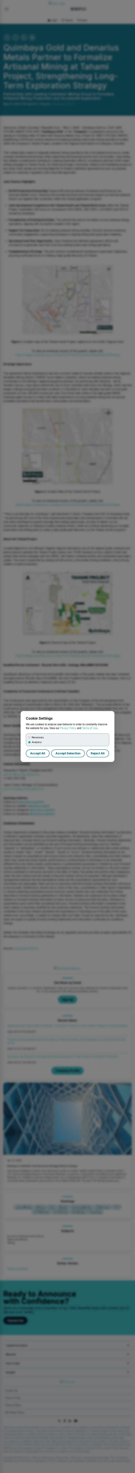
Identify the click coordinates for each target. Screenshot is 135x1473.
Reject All (98, 753)
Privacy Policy (68, 728)
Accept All (37, 753)
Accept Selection (68, 753)
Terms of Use (89, 728)
